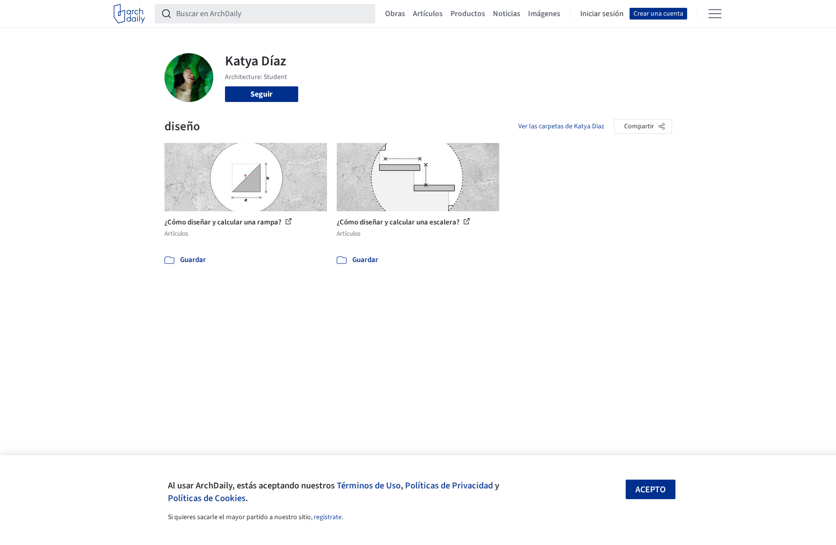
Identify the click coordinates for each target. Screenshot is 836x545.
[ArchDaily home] (129, 13)
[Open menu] (715, 13)
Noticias (506, 13)
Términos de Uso (369, 485)
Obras (395, 13)
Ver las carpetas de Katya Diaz (561, 126)
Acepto (650, 490)
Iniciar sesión (602, 13)
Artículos (428, 13)
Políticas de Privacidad (449, 485)
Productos (467, 13)
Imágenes (544, 13)
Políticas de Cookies (206, 498)
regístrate (328, 517)
